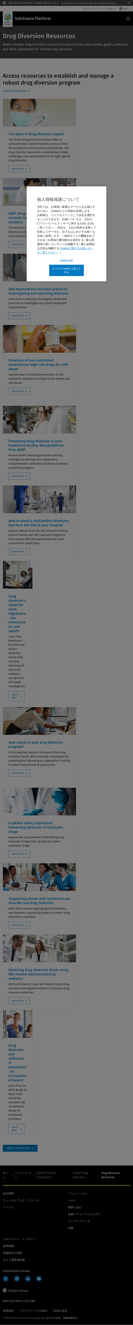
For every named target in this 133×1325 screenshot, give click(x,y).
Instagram (17, 1278)
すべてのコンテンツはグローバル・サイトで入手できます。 (89, 3)
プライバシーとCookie (33, 1310)
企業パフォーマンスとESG (84, 1214)
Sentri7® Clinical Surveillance (46, 1175)
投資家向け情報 (12, 1253)
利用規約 (8, 1310)
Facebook (5, 1278)
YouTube (39, 1278)
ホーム (5, 1175)
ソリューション (23, 1175)
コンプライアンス (79, 1221)
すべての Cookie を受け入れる (66, 270)
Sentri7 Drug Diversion (80, 1175)
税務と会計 (75, 1207)
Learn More (17, 168)
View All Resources (14, 91)
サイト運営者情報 (14, 1260)
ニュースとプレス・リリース (21, 1200)
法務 (70, 1228)
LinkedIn (28, 1278)
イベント (8, 1207)
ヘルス (72, 1200)
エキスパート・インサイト (19, 1239)
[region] (66, 233)
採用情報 (8, 1246)
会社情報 (8, 1193)
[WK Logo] (16, 1290)
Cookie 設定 (66, 260)
